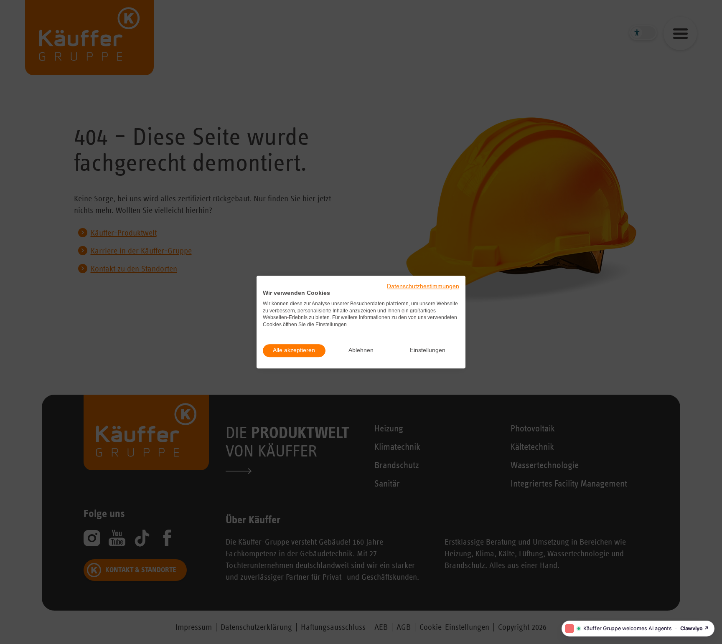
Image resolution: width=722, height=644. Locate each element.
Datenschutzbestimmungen (423, 286)
